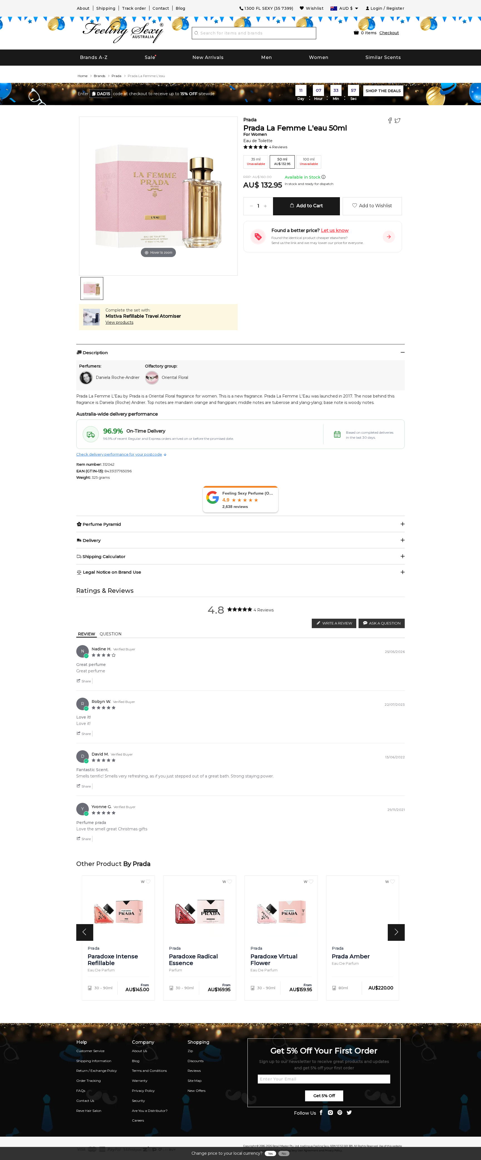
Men (266, 57)
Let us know (335, 230)
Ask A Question (385, 623)
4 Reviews (278, 147)
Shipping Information (93, 1061)
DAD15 (103, 93)
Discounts (195, 1061)
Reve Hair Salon (88, 1111)
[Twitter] (398, 121)
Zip (190, 1051)
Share (86, 681)
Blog (180, 8)
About (83, 8)
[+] (265, 206)
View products (119, 322)
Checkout (389, 32)
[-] (251, 206)
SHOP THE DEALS (383, 90)
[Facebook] (390, 121)
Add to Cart (308, 205)
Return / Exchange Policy (96, 1070)
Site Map (195, 1080)
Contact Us (85, 1101)
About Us (139, 1051)
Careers (138, 1120)
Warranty (140, 1080)
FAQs (80, 1091)
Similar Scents (383, 57)
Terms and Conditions (149, 1070)
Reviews (194, 1070)
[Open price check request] (389, 237)
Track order (134, 8)
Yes (270, 1153)
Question (111, 633)
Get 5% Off (324, 1095)
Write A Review (337, 623)
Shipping (105, 8)
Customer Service (90, 1051)
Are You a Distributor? (150, 1111)
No (284, 1153)
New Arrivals (208, 57)
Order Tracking (88, 1080)
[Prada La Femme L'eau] (91, 288)
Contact (161, 8)
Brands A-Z (94, 57)
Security (138, 1101)
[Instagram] (330, 1113)
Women (318, 57)
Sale (150, 57)
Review (86, 633)
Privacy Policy (143, 1091)
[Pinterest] (340, 1113)
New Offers (196, 1091)
